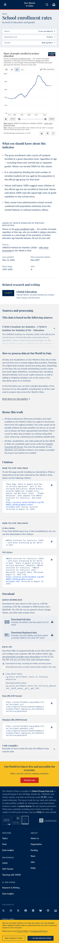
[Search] (47, 4)
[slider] (19, 119)
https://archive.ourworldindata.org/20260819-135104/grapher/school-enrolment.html (25, 504)
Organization (36, 844)
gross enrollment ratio (24, 229)
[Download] (41, 133)
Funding (34, 850)
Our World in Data (29, 4)
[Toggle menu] (5, 4)
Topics (5, 838)
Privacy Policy (22, 931)
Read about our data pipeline (15, 399)
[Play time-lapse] (6, 119)
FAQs (39, 812)
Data (4, 844)
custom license (25, 806)
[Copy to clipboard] (48, 485)
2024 (52, 119)
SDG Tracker (7, 869)
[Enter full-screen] (53, 133)
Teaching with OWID (11, 875)
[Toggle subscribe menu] (54, 4)
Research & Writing (10, 888)
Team (33, 856)
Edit (48, 69)
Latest (5, 863)
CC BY (28, 133)
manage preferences (39, 931)
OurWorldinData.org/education (14, 133)
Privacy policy (8, 919)
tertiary (43, 232)
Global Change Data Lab (42, 791)
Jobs (33, 862)
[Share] (47, 133)
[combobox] (47, 4)
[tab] (6, 70)
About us (35, 838)
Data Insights (8, 850)
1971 (12, 119)
